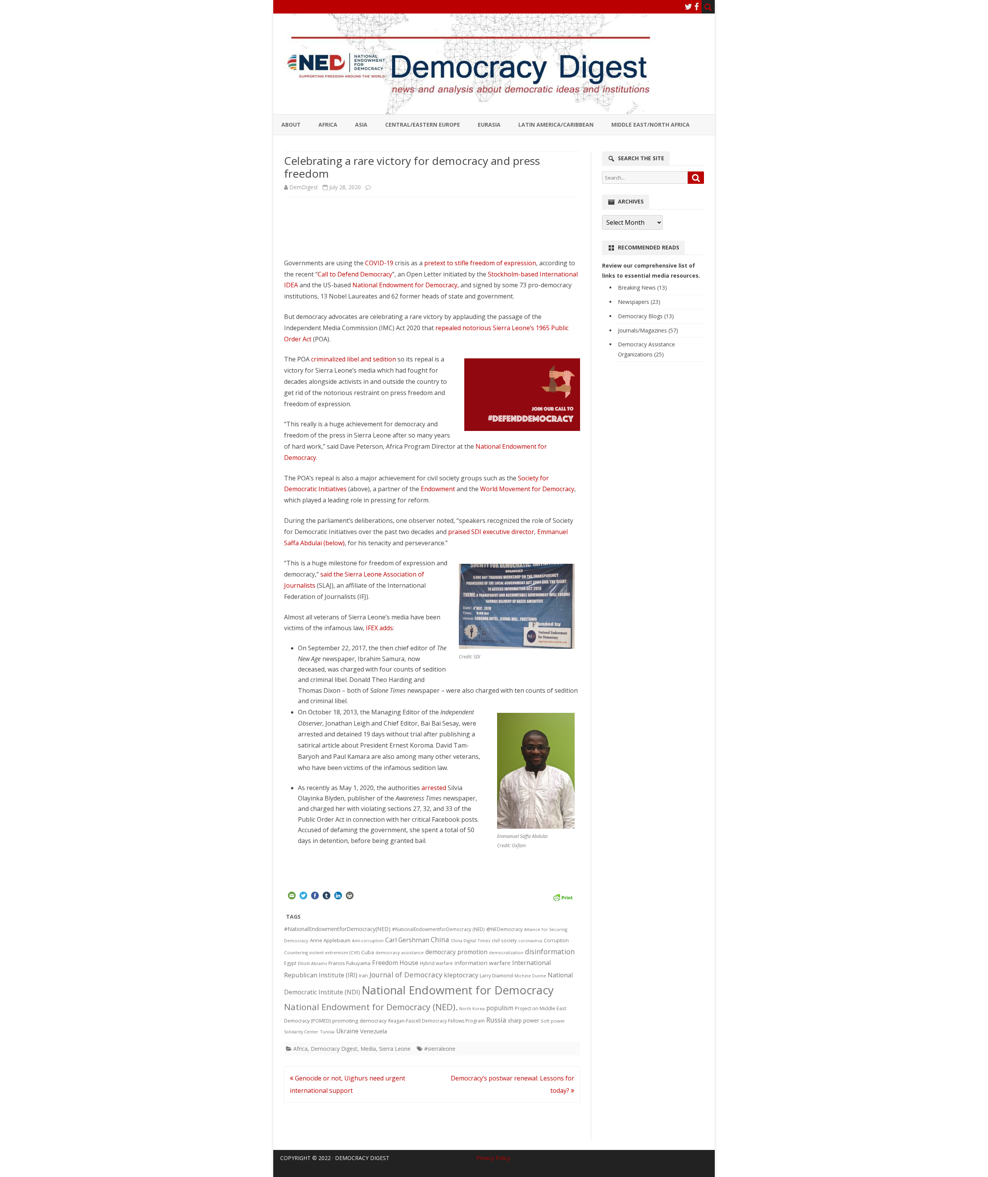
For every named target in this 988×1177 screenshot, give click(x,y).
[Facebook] (696, 6)
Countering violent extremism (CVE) (322, 952)
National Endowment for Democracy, (405, 285)
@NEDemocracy (504, 929)
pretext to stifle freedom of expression (480, 263)
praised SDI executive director (491, 531)
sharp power (523, 1020)
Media (368, 1048)
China (440, 939)
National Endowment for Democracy (458, 990)
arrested (433, 788)
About (291, 124)
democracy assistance (400, 952)
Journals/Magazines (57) (648, 330)
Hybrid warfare (436, 963)
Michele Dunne (530, 976)
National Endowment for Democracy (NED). (371, 1007)
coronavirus (530, 940)
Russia (496, 1019)
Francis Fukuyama (349, 963)
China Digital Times (470, 940)
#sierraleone (439, 1048)
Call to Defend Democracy (355, 274)
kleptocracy (461, 974)
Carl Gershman (407, 940)
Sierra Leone (395, 1048)
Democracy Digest (334, 1048)
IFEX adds (379, 628)
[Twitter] (688, 6)
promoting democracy (359, 1020)
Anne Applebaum (330, 940)
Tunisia (327, 1032)
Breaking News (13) (642, 287)
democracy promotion (456, 952)
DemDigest (303, 187)
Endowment (438, 489)
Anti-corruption (368, 940)
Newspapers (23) (639, 301)
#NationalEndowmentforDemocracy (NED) (438, 929)
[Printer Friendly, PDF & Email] (562, 896)
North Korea (472, 1008)
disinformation (550, 951)
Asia (361, 124)
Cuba (367, 952)
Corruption (556, 940)
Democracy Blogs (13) (646, 316)
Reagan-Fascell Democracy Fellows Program (436, 1021)
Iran (363, 975)
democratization (506, 952)
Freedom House (395, 962)
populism (499, 1008)
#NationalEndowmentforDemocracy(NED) (337, 929)
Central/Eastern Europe (422, 124)
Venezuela (373, 1031)
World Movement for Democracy (527, 489)
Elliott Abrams (312, 963)
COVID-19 (379, 263)
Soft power (553, 1021)
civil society (504, 940)
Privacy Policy (493, 1158)
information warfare (482, 963)
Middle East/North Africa (650, 124)
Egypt (290, 963)
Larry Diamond (496, 975)
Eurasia (489, 124)
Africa (327, 124)
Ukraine (347, 1031)
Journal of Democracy (405, 974)
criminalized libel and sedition (353, 359)
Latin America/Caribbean (556, 124)
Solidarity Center (301, 1032)
